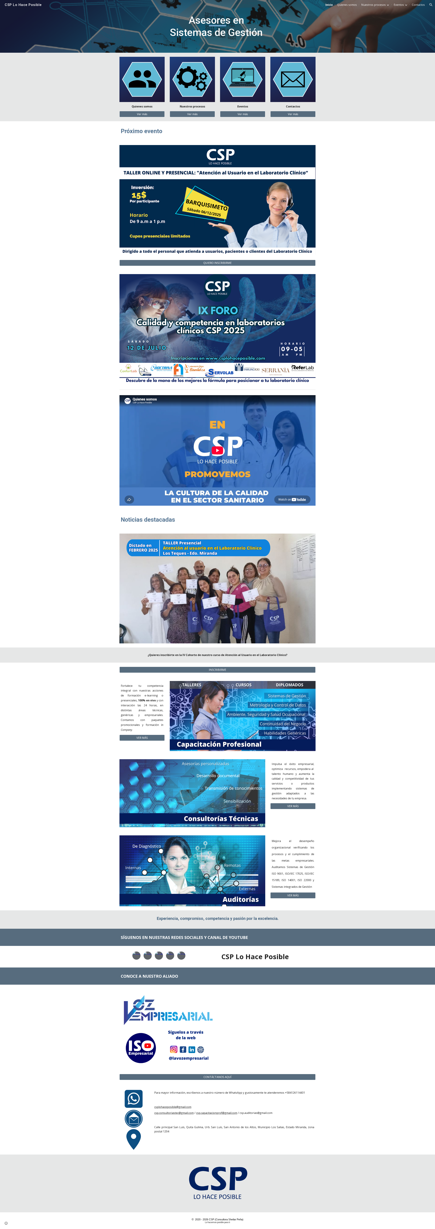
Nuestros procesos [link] (373, 5)
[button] (431, 5)
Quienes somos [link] (347, 5)
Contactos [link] (418, 5)
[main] (217, 26)
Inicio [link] (329, 5)
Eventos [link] (399, 5)
